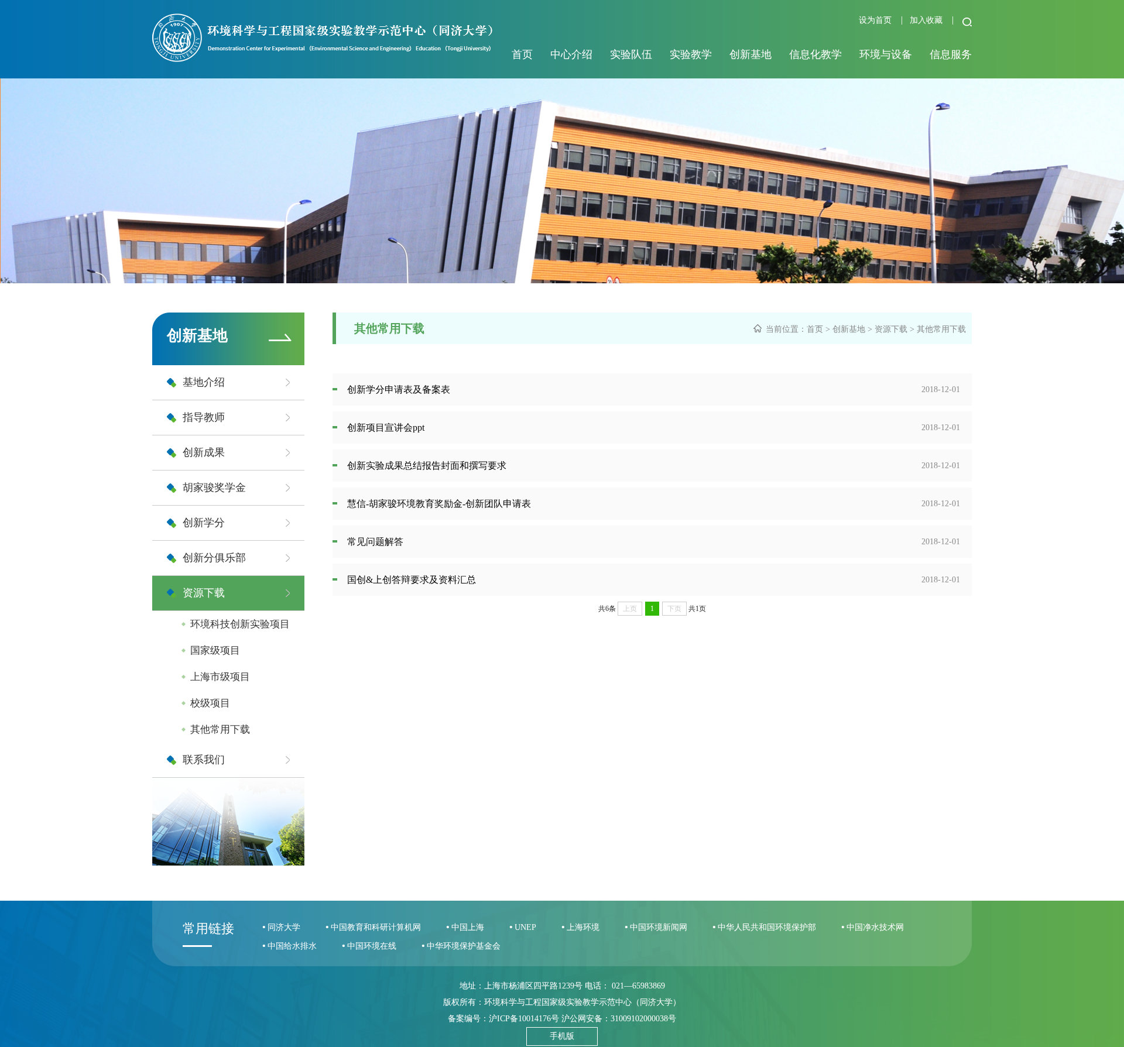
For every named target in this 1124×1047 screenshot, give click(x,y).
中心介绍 (571, 54)
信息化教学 (815, 54)
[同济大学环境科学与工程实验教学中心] (322, 59)
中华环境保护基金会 (464, 946)
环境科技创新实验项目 (240, 624)
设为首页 (876, 20)
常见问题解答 (375, 542)
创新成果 (204, 452)
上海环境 (583, 927)
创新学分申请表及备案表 (398, 389)
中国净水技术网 (875, 927)
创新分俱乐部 (214, 558)
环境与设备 (885, 54)
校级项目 (210, 703)
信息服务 (951, 54)
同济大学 (284, 927)
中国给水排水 (292, 946)
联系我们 (204, 759)
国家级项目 (215, 650)
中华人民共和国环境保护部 (767, 927)
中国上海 (467, 927)
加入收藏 (927, 20)
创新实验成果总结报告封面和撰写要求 (426, 466)
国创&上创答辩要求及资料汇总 (411, 580)
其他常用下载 (220, 729)
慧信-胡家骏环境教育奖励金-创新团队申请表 (439, 504)
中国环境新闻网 (658, 927)
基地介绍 (204, 382)
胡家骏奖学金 (214, 487)
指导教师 (204, 417)
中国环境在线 (371, 946)
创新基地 (750, 54)
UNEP (525, 927)
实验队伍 (631, 54)
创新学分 (204, 522)
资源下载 (204, 593)
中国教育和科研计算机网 (376, 927)
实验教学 (691, 54)
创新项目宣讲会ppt (385, 427)
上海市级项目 (220, 676)
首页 (522, 54)
